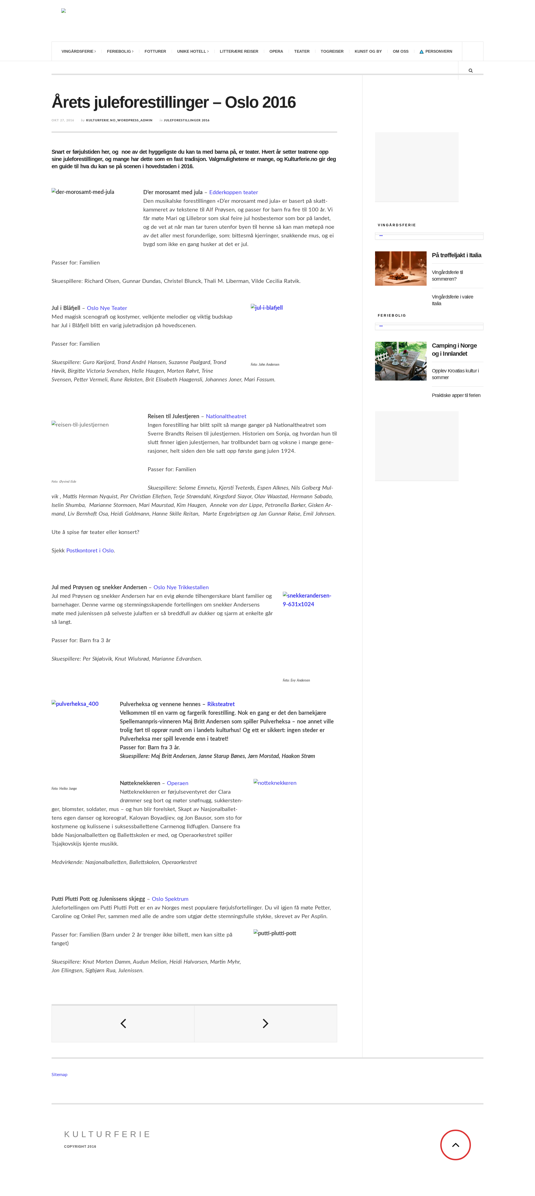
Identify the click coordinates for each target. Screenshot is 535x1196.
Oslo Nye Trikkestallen (181, 587)
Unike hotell (191, 51)
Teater (302, 51)
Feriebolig (119, 51)
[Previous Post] (123, 1024)
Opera (276, 51)
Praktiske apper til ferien (456, 395)
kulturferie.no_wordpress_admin (119, 120)
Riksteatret (221, 704)
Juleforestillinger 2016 (187, 120)
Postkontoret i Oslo (90, 551)
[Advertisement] (417, 167)
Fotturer (155, 51)
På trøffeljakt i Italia (456, 255)
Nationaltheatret (226, 416)
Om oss (400, 51)
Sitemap (59, 1074)
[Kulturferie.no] (124, 20)
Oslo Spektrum (170, 899)
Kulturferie (108, 1134)
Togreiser (332, 51)
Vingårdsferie (77, 51)
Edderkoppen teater (233, 192)
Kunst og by (368, 51)
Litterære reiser (239, 51)
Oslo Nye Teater (107, 308)
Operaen (177, 783)
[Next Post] (265, 1024)
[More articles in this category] (381, 236)
